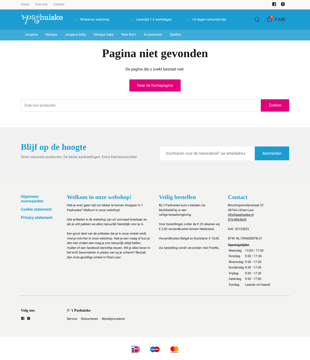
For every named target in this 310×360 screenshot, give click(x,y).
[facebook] (274, 5)
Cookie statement (36, 209)
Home (25, 4)
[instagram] (282, 5)
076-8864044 (237, 220)
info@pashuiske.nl (241, 215)
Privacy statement (36, 217)
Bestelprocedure (113, 319)
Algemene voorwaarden (32, 198)
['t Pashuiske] (42, 19)
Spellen (175, 35)
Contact (58, 4)
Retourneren (89, 319)
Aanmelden (272, 153)
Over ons (41, 4)
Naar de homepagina (155, 85)
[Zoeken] (257, 19)
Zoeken (275, 105)
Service (72, 319)
